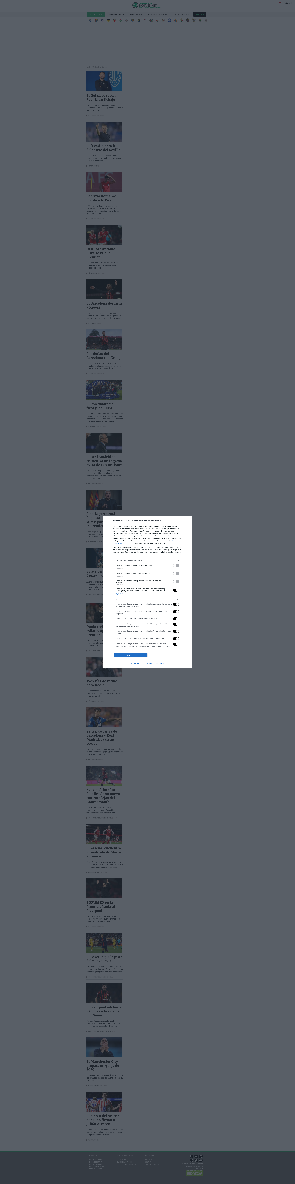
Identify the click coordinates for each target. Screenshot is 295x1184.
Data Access (147, 663)
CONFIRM (131, 655)
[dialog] (147, 592)
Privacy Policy (160, 663)
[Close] (187, 521)
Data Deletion (135, 663)
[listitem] (147, 560)
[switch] (176, 565)
